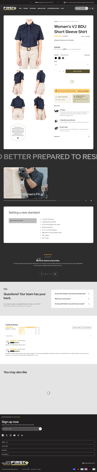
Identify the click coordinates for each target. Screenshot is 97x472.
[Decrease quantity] (56, 71)
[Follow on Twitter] (7, 435)
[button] (58, 36)
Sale (62, 8)
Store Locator (72, 2)
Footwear (33, 8)
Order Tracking (89, 2)
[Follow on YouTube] (14, 435)
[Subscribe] (40, 428)
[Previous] (30, 2)
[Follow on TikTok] (18, 435)
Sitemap (39, 469)
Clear (83, 8)
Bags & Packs (42, 8)
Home (56, 21)
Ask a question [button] (87, 327)
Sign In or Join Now (83, 91)
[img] (14, 341)
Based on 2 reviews (11, 329)
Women (25, 8)
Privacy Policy (33, 469)
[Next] (57, 2)
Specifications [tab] (18, 220)
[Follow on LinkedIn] (22, 435)
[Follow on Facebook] (3, 435)
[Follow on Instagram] (11, 435)
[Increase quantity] (63, 71)
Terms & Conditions (26, 469)
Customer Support (81, 2)
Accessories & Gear (53, 8)
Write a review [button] (77, 327)
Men (20, 8)
